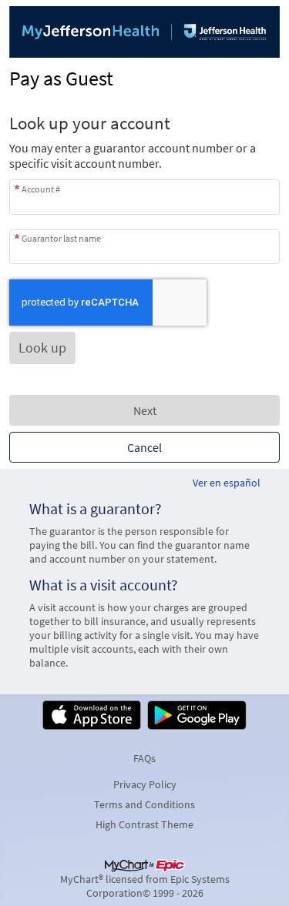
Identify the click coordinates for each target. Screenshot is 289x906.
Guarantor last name (61, 238)
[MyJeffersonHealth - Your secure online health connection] (144, 32)
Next (144, 410)
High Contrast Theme (144, 824)
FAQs (144, 758)
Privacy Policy (144, 784)
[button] (42, 348)
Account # (41, 188)
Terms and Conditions (144, 804)
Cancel (144, 447)
